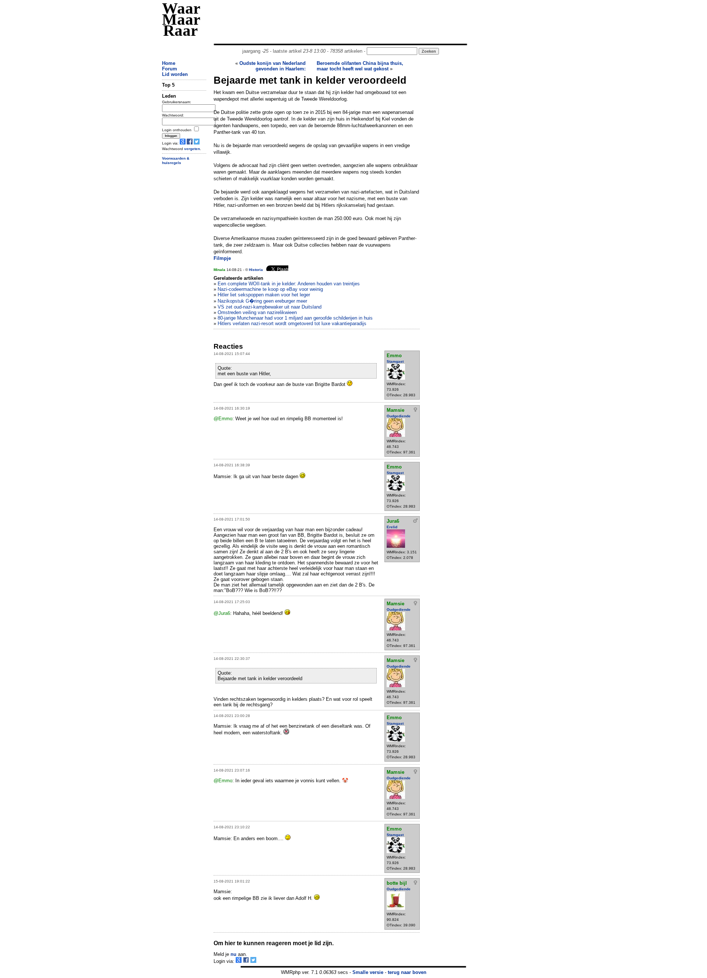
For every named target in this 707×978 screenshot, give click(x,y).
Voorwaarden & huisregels (175, 160)
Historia (256, 270)
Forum (169, 69)
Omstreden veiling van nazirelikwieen (257, 312)
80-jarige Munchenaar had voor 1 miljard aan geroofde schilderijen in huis (295, 318)
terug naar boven (407, 972)
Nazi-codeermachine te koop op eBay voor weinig (270, 289)
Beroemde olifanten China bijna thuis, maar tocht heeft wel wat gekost (360, 66)
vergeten (192, 149)
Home (168, 63)
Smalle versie (367, 972)
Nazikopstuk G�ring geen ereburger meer (262, 301)
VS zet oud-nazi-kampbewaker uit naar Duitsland (269, 307)
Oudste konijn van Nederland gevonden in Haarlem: (272, 66)
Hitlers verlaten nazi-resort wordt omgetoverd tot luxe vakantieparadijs (292, 323)
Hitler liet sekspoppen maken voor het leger (264, 294)
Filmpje (222, 258)
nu (233, 954)
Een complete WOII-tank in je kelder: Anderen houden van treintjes (289, 283)
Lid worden (175, 74)
